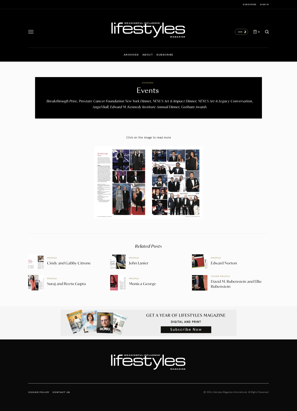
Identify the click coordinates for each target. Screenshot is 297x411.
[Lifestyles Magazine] (148, 29)
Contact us (61, 392)
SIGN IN (264, 4)
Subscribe (250, 4)
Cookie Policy (38, 392)
